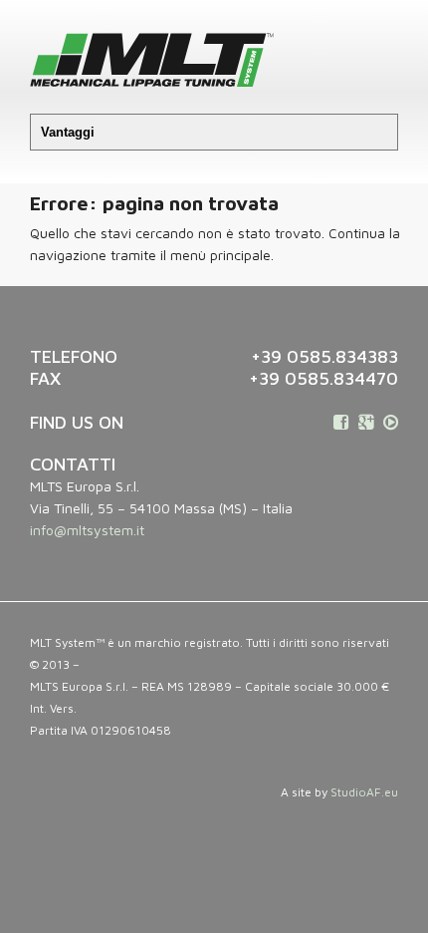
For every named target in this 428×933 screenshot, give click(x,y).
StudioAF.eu (364, 791)
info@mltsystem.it (87, 529)
